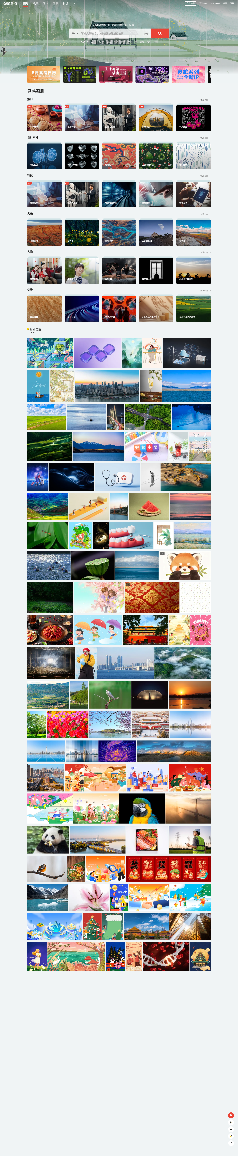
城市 (149, 42)
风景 (130, 42)
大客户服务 (215, 3)
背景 (156, 42)
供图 (225, 3)
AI (136, 42)
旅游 (123, 42)
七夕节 (101, 42)
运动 (142, 42)
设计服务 (203, 3)
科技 (116, 42)
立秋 (93, 42)
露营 (109, 42)
